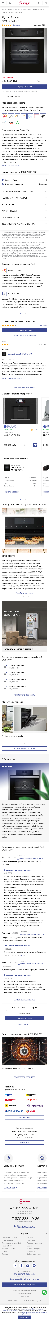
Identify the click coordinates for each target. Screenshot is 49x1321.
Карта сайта (24, 1297)
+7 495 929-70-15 (24, 1208)
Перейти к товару (11, 492)
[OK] (21, 1265)
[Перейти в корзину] (45, 3)
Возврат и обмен (8, 1249)
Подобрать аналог (24, 87)
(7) (36, 430)
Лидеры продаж (33, 1249)
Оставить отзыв (24, 330)
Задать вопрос (25, 1018)
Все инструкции (14, 96)
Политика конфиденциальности (24, 1290)
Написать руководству (24, 1285)
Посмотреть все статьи (24, 749)
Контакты (31, 1251)
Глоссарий (31, 1240)
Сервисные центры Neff (11, 1243)
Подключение (7, 1240)
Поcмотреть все (24, 1024)
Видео (29, 1246)
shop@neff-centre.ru (24, 1274)
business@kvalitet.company (24, 1279)
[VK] (15, 1265)
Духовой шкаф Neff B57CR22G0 (30, 964)
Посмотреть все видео (24, 1077)
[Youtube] (27, 1265)
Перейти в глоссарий (24, 593)
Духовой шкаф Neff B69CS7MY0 (30, 859)
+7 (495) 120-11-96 (24, 1134)
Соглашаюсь (24, 1317)
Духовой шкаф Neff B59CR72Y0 (31, 934)
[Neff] (24, 3)
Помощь (5, 1251)
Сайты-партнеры (34, 1254)
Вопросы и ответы (34, 1243)
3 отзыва (16, 25)
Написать (24, 1143)
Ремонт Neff (7, 1246)
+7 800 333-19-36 (24, 1218)
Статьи (5, 1254)
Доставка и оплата (9, 1238)
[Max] (34, 1265)
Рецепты (30, 1238)
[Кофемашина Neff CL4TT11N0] (20, 411)
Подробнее (24, 1117)
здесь (22, 955)
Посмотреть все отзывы (24, 335)
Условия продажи (24, 1293)
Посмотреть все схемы (24, 695)
